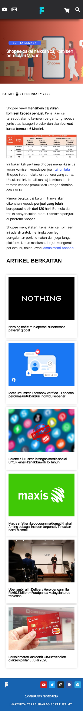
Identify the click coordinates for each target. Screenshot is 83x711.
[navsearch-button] (77, 10)
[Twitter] (52, 684)
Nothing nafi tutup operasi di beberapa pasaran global (37, 328)
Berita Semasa (25, 43)
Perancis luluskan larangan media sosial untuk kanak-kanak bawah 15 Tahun (38, 460)
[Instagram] (60, 684)
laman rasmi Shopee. (58, 248)
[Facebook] (69, 684)
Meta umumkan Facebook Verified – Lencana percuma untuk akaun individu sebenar (41, 394)
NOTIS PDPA (51, 696)
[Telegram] (77, 684)
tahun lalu (62, 169)
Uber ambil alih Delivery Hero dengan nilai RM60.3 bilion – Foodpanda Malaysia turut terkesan (39, 592)
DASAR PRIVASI (33, 696)
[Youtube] (43, 684)
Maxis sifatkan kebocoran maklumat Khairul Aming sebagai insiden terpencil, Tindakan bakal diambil (40, 526)
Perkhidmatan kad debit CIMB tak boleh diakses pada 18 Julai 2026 (37, 658)
